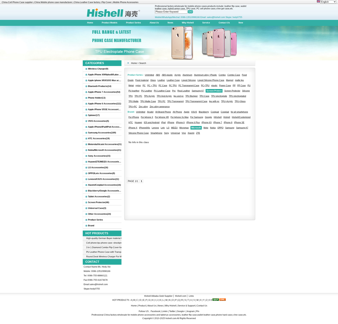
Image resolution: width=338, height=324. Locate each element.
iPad (163, 122)
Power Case (225, 85)
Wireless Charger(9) (98, 69)
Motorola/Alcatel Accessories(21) (105, 144)
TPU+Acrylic (227, 101)
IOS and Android (151, 122)
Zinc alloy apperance (160, 106)
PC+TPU (205, 85)
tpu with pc (214, 101)
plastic (214, 85)
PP (234, 85)
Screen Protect (214, 91)
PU (249, 85)
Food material (142, 80)
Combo (222, 75)
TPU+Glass (240, 101)
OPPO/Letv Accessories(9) (101, 173)
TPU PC (138, 96)
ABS (158, 75)
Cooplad (225, 112)
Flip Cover (106, 2)
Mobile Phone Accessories (125, 2)
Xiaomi (191, 133)
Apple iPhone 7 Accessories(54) (104, 92)
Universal (175, 133)
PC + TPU (152, 85)
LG (168, 128)
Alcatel (150, 112)
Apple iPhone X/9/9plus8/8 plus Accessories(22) (112, 74)
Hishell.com (180, 296)
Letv (163, 128)
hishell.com (170, 318)
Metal (131, 85)
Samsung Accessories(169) (102, 132)
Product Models (109, 22)
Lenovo (155, 128)
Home (90, 22)
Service (206, 22)
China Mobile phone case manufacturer (53, 2)
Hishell (226, 117)
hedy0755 (95, 289)
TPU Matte (134, 101)
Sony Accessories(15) (99, 156)
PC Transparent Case (189, 85)
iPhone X (133, 128)
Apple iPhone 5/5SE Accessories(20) (106, 109)
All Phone (177, 112)
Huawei (138, 122)
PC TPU (173, 85)
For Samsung (196, 117)
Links (191, 296)
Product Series (133, 22)
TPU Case (204, 96)
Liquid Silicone (188, 80)
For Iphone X (147, 117)
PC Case (163, 85)
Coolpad (215, 112)
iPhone (170, 122)
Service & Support (186, 305)
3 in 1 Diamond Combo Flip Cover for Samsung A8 (103, 247)
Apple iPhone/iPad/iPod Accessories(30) (108, 127)
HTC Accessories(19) (99, 138)
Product (142, 305)
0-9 (210, 300)
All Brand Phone (163, 112)
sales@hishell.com (99, 284)
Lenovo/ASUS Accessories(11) (103, 179)
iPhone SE (239, 122)
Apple (186, 112)
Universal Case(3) (97, 208)
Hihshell (218, 117)
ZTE (198, 133)
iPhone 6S (207, 122)
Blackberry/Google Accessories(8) (105, 191)
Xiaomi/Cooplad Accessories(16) (104, 185)
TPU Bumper (191, 96)
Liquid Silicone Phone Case (211, 80)
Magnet (229, 80)
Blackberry (204, 112)
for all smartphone (239, 112)
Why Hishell (188, 22)
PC (144, 85)
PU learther (134, 91)
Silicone (246, 91)
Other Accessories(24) (99, 214)
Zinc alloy (143, 106)
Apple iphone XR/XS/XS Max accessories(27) (110, 80)
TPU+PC (133, 106)
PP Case (241, 85)
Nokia (213, 128)
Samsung (229, 128)
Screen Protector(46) (98, 202)
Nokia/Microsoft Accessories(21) (104, 150)
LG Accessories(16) (98, 167)
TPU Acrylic (149, 96)
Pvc (174, 91)
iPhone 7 (217, 122)
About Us (154, 22)
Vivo (184, 133)
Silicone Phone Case (139, 133)
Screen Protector (232, 91)
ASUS (194, 112)
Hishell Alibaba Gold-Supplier (158, 296)
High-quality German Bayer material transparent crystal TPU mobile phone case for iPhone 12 (103, 238)
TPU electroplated (237, 96)
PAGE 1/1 (133, 181)
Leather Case (173, 80)
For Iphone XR (162, 117)
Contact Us (224, 22)
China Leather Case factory (87, 2)
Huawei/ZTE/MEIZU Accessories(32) (106, 162)
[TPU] (169, 59)
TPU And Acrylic (164, 96)
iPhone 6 (180, 122)
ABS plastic (167, 75)
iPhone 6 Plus (193, 122)
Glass (153, 80)
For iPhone (134, 117)
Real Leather (183, 91)
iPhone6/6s (144, 128)
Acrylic (177, 75)
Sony (166, 133)
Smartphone (156, 133)
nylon (138, 85)
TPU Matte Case (148, 101)
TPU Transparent (175, 101)
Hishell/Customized (241, 117)
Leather (161, 80)
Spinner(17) (94, 115)
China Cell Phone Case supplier (17, 2)
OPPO (220, 128)
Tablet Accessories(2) (99, 196)
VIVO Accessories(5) (98, 121)
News (170, 22)
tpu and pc (179, 96)
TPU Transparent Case (196, 101)
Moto (206, 128)
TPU (131, 96)
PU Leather (146, 91)
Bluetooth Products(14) (99, 86)
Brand (91, 225)
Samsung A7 (198, 91)
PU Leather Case (162, 91)
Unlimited (149, 75)
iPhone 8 (228, 122)
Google (208, 117)
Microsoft (196, 128)
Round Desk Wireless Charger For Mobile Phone (103, 256)
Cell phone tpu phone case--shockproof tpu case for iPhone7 (103, 243)
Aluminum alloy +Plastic (205, 75)
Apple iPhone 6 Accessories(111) (104, 103)
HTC (131, 122)
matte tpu (239, 80)
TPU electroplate (219, 96)
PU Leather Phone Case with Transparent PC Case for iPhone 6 (103, 252)
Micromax (184, 128)
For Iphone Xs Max (180, 117)
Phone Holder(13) (96, 98)
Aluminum (187, 75)
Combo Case (233, 75)
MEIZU (174, 128)
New (241, 22)
